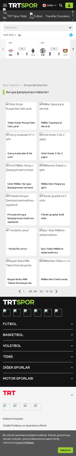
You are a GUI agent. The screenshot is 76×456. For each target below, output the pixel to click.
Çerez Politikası (24, 442)
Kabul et (65, 450)
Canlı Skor (8, 34)
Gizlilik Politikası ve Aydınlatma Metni (25, 425)
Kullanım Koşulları (13, 418)
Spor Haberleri (11, 85)
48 (30, 291)
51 (47, 291)
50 (41, 291)
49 (35, 291)
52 (51, 291)
